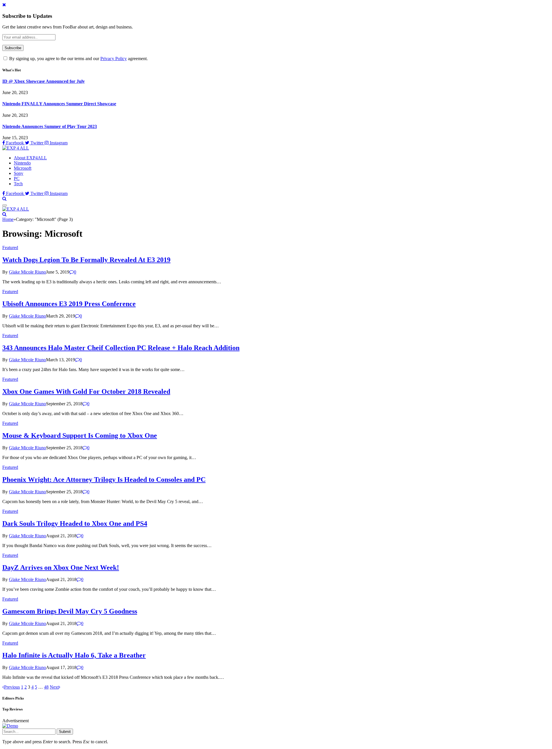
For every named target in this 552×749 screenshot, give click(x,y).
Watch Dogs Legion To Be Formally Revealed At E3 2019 (86, 259)
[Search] (4, 198)
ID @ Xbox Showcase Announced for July (43, 81)
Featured (10, 247)
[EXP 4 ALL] (15, 148)
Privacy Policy (113, 58)
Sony (18, 173)
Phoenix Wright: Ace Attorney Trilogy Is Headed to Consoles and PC (104, 479)
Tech (18, 183)
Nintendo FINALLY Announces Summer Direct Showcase (59, 103)
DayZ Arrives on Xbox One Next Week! (60, 567)
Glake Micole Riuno (27, 272)
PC (17, 178)
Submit (65, 731)
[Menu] (4, 205)
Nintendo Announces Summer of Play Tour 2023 (49, 126)
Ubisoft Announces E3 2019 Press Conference (69, 303)
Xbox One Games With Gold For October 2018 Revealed (86, 391)
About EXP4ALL (30, 157)
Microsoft (22, 168)
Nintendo (22, 162)
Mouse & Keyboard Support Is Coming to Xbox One (79, 435)
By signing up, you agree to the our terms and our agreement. (78, 58)
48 (46, 687)
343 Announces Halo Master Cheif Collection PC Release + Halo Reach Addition (120, 347)
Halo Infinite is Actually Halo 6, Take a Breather (74, 655)
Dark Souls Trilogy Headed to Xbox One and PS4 (74, 523)
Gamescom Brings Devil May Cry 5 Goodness (69, 611)
